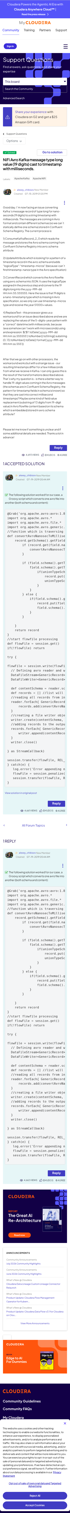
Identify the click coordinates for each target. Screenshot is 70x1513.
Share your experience (31, 112)
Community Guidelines (22, 1401)
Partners (45, 30)
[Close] (65, 1423)
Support (61, 30)
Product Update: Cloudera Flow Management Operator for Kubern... (30, 1299)
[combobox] (35, 89)
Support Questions (16, 133)
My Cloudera (13, 1417)
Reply (58, 447)
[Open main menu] (65, 46)
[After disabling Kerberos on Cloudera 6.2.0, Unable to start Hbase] (66, 825)
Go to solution (52, 152)
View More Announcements (35, 1323)
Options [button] (12, 141)
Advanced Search (14, 98)
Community (10, 30)
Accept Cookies (35, 1505)
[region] (35, 1465)
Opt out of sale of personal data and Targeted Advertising (35, 1485)
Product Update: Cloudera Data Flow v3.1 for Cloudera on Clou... (34, 1313)
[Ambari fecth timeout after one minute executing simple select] (4, 825)
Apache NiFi (39, 178)
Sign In (10, 46)
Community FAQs (17, 1409)
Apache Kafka (21, 178)
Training (29, 30)
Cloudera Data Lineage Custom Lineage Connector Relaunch (33, 1286)
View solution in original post (21, 792)
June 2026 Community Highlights (23, 1273)
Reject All (35, 1495)
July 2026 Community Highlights (23, 1263)
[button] (64, 201)
